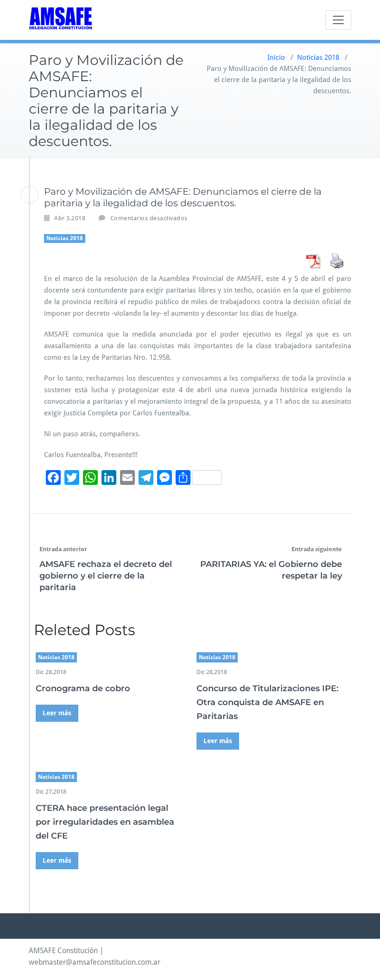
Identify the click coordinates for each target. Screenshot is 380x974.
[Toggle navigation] (338, 20)
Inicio (276, 57)
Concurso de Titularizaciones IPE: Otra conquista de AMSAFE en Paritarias (267, 702)
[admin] (29, 195)
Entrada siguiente (316, 549)
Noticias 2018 (318, 57)
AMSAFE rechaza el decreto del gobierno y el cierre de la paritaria (105, 575)
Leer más (57, 713)
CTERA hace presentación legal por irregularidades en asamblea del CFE (105, 822)
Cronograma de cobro (83, 688)
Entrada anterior (63, 549)
